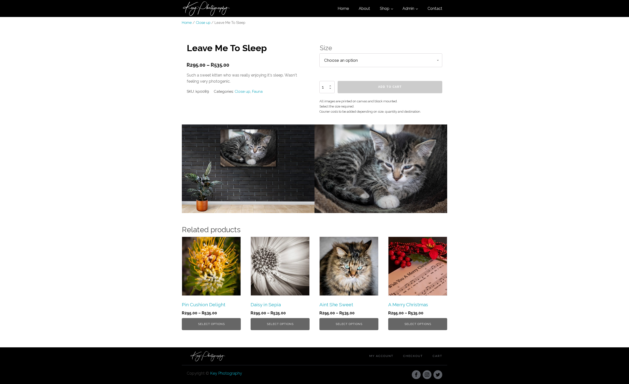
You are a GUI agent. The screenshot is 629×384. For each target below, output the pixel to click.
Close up (203, 22)
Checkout (413, 356)
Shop (384, 8)
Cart (437, 356)
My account (381, 356)
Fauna (257, 91)
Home (343, 8)
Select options (211, 324)
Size (326, 48)
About (364, 8)
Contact (435, 8)
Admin (408, 8)
